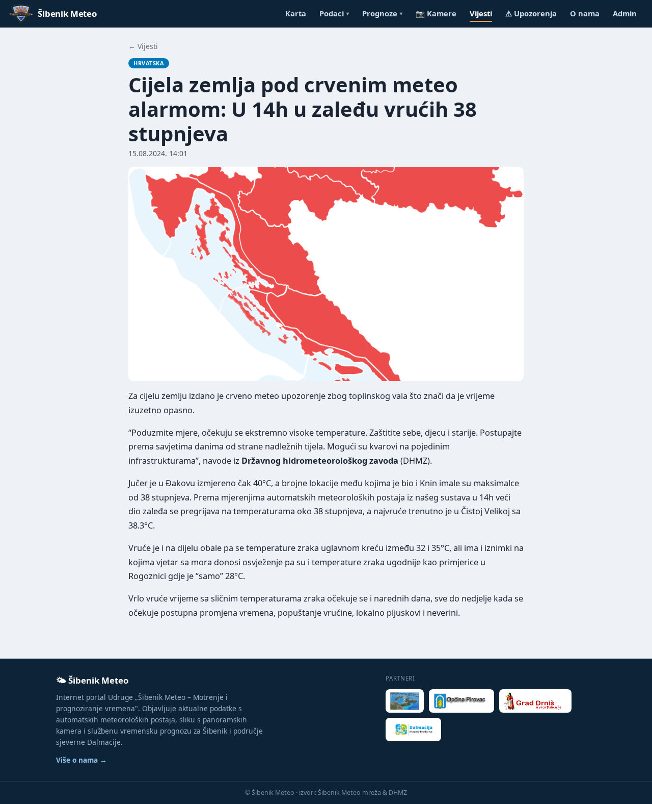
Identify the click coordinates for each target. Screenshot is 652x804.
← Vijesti (143, 46)
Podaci (334, 13)
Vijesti (481, 13)
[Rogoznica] (405, 701)
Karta (295, 13)
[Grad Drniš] (535, 701)
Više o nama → (81, 760)
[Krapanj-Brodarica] (413, 729)
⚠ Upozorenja (531, 13)
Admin (625, 13)
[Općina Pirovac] (461, 701)
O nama (585, 13)
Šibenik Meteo (67, 13)
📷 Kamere (436, 13)
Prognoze (382, 13)
